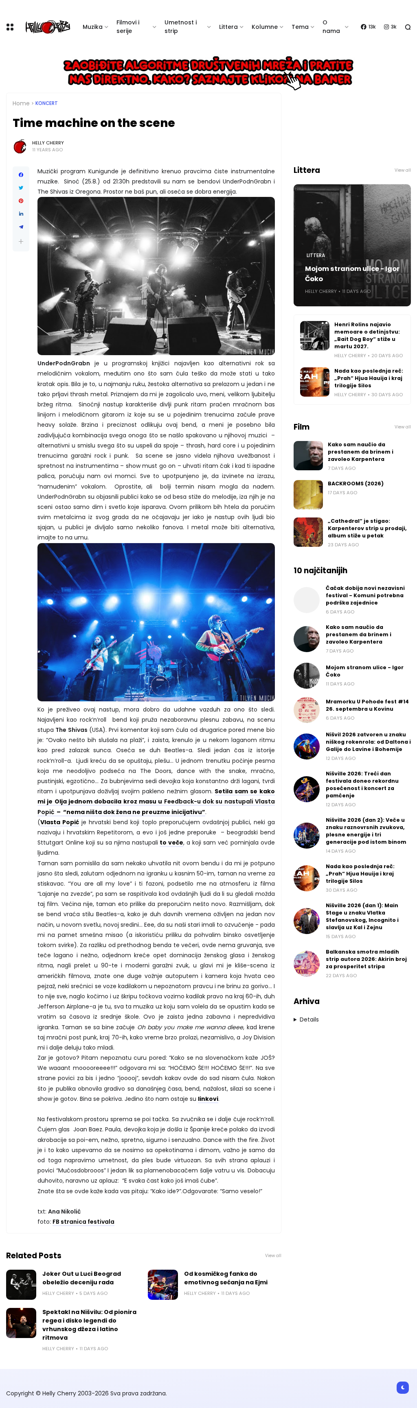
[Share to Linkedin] (21, 214)
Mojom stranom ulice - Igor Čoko (352, 274)
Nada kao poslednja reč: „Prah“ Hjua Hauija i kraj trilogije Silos (368, 378)
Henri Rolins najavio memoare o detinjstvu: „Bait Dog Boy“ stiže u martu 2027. (367, 335)
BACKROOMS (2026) (356, 483)
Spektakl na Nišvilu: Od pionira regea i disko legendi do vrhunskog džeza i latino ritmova (89, 1325)
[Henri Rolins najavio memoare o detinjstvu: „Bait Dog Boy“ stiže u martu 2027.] (314, 335)
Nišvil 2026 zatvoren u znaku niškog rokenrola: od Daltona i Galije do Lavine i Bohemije (368, 742)
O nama (331, 26)
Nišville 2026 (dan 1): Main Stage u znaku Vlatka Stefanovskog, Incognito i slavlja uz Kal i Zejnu (362, 916)
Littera (228, 27)
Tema (300, 27)
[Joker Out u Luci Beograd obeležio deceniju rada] (21, 1285)
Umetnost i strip (181, 26)
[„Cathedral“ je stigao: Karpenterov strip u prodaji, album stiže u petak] (308, 532)
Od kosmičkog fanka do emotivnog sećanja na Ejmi (226, 1278)
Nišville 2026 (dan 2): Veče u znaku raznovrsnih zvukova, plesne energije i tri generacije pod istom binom (366, 830)
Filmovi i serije (127, 26)
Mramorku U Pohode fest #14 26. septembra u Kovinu (367, 705)
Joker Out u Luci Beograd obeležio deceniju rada (81, 1278)
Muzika (93, 27)
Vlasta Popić (59, 822)
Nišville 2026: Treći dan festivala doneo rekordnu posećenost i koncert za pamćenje (362, 784)
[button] (21, 241)
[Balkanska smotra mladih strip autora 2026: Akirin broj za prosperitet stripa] (307, 964)
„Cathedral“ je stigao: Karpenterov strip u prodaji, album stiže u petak (367, 528)
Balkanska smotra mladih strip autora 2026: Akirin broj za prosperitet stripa (366, 959)
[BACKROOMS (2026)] (308, 494)
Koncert (46, 103)
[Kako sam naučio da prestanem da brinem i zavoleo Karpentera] (308, 455)
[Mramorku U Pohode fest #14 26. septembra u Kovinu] (307, 710)
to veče (171, 842)
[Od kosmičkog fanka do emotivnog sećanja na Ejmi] (163, 1285)
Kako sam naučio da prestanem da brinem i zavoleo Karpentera (360, 452)
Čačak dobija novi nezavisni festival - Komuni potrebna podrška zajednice (365, 595)
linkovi (208, 1099)
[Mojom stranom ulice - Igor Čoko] (307, 676)
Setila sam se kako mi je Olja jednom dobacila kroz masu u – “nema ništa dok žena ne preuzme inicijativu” (156, 801)
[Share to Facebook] (21, 174)
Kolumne (265, 27)
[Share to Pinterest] (21, 201)
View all (273, 1256)
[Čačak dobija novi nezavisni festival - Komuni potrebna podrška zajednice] (307, 600)
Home (21, 103)
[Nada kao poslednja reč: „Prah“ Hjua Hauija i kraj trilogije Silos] (314, 382)
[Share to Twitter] (21, 188)
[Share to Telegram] (21, 227)
